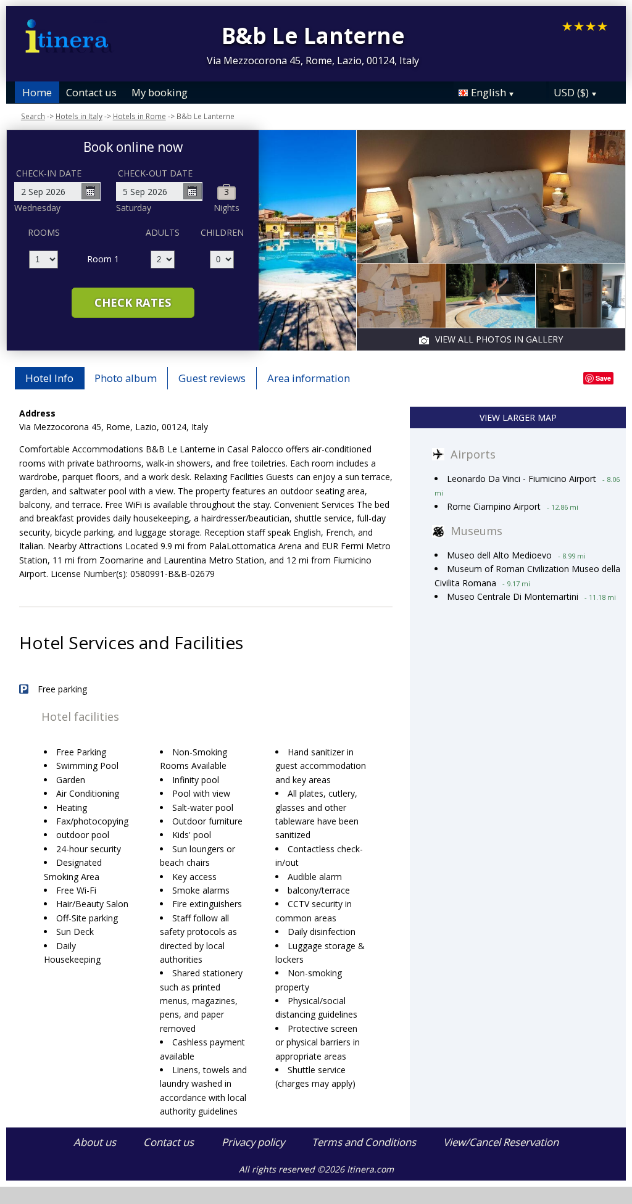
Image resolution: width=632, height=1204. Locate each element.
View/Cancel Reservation (501, 1142)
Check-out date (155, 173)
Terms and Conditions (364, 1142)
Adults (163, 232)
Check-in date (48, 173)
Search (33, 116)
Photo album (125, 378)
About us (94, 1142)
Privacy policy (253, 1142)
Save (603, 378)
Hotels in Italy (79, 116)
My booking (159, 92)
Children (222, 232)
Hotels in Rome (139, 116)
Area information (308, 378)
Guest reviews (212, 378)
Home (37, 92)
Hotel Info (49, 378)
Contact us (91, 92)
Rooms (44, 232)
